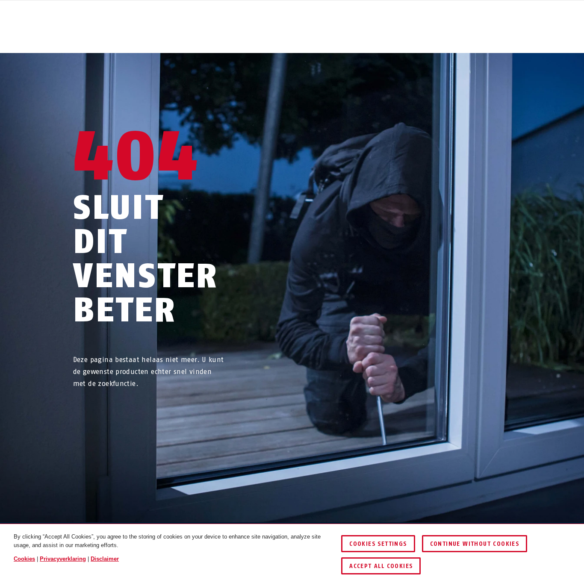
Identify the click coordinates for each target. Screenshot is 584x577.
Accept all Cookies (381, 566)
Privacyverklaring (63, 559)
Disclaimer (105, 559)
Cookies (24, 559)
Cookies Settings (378, 544)
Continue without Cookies (474, 544)
